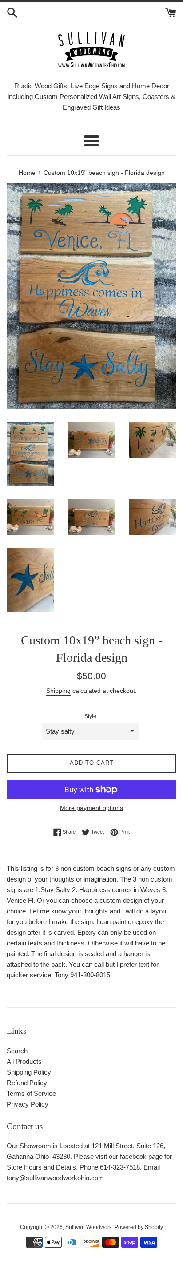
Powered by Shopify (139, 1227)
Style (90, 716)
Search (17, 1051)
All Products (24, 1061)
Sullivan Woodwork (88, 1227)
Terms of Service (31, 1093)
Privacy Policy (27, 1104)
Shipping (58, 690)
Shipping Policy (29, 1072)
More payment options (91, 807)
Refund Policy (27, 1083)
